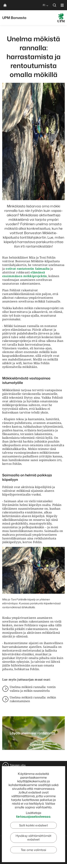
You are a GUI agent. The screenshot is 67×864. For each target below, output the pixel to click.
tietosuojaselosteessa (33, 816)
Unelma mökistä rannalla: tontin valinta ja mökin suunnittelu (33, 689)
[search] (54, 5)
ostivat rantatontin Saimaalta (28, 269)
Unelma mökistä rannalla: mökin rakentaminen (33, 699)
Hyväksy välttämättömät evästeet (34, 837)
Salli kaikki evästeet (33, 825)
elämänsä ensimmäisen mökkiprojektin (24, 274)
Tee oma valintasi (33, 850)
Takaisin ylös (17, 765)
